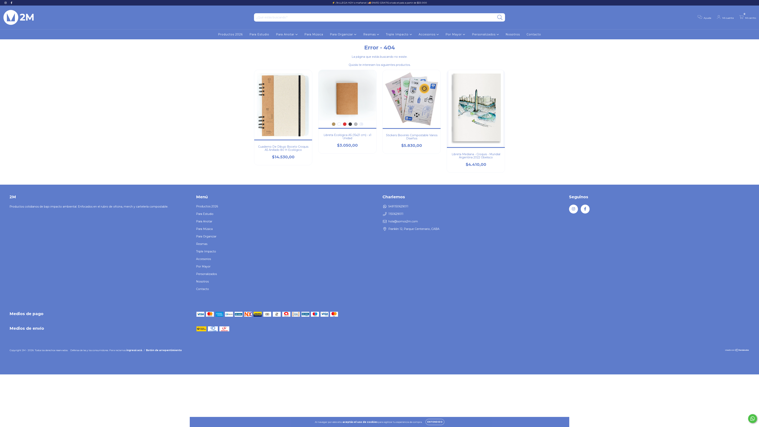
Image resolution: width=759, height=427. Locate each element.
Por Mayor (454, 34)
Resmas (370, 34)
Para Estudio (259, 34)
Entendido (435, 422)
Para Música (313, 34)
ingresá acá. (134, 350)
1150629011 (395, 214)
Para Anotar (285, 34)
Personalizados (484, 34)
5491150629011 (398, 206)
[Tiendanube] (737, 350)
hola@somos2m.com (403, 221)
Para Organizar (342, 34)
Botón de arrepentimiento (164, 350)
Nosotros (513, 34)
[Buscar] (500, 17)
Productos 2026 (230, 34)
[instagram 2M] (6, 3)
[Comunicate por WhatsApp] (752, 418)
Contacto (534, 34)
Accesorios (427, 34)
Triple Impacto (398, 34)
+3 (361, 124)
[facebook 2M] (11, 3)
